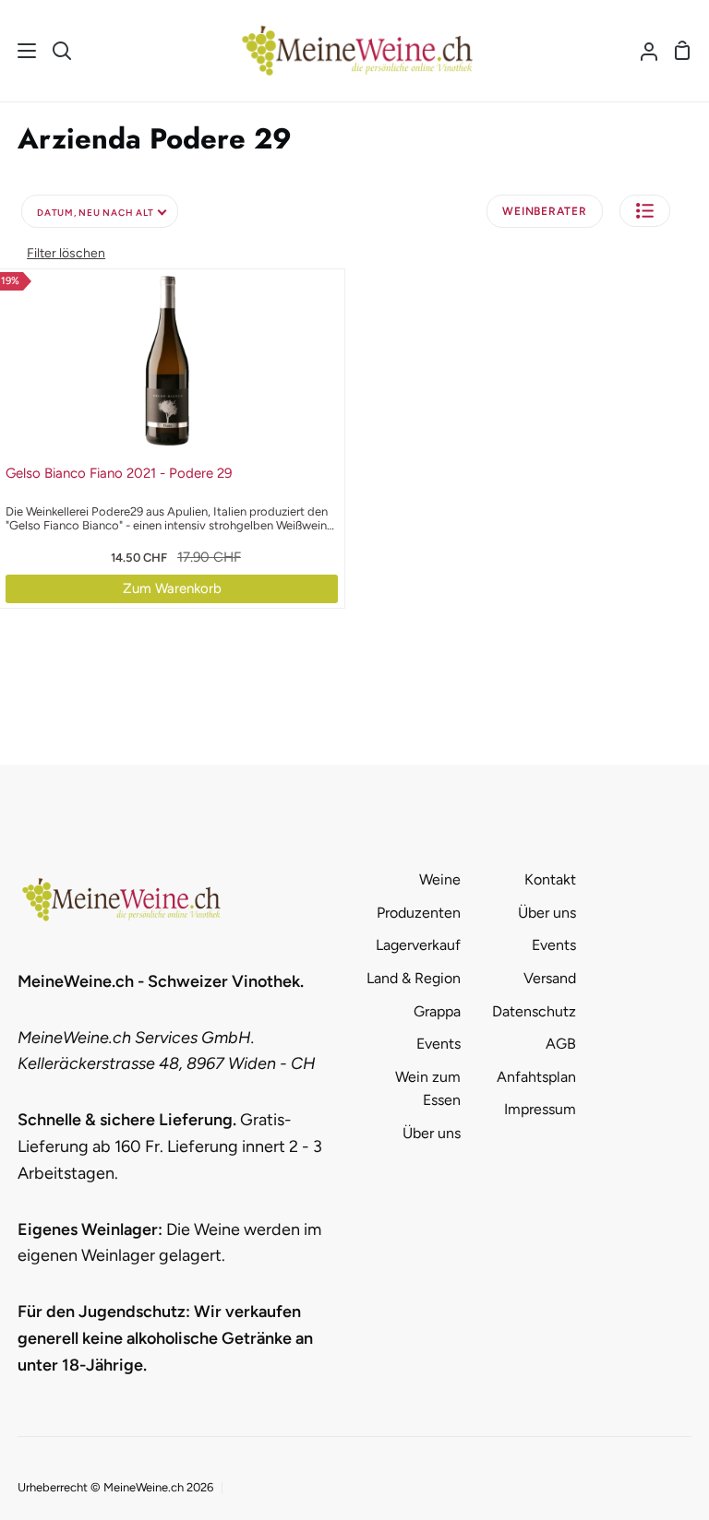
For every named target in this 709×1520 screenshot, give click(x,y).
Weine (440, 879)
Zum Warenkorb (172, 588)
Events (438, 1043)
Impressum (540, 1109)
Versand (549, 978)
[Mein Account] (641, 50)
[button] (644, 211)
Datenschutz (534, 1011)
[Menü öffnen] (19, 51)
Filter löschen (66, 253)
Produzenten (419, 912)
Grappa (437, 1011)
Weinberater (544, 211)
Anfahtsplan (536, 1077)
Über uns (432, 1133)
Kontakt (550, 879)
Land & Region (414, 978)
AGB (561, 1043)
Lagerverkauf (418, 945)
